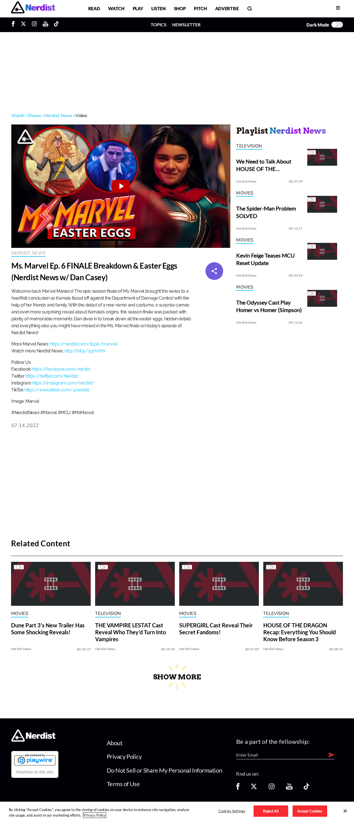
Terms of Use (123, 784)
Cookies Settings (231, 811)
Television (249, 146)
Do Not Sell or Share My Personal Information (164, 770)
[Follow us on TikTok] (306, 788)
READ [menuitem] (94, 8)
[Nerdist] (33, 8)
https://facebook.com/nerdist (61, 369)
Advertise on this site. (35, 772)
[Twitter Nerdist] (23, 24)
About (115, 743)
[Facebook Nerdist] (14, 24)
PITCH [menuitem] (200, 8)
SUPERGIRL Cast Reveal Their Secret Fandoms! (216, 629)
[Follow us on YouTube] (289, 788)
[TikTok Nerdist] (56, 24)
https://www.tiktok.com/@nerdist (56, 390)
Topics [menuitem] (158, 24)
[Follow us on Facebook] (238, 788)
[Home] (33, 739)
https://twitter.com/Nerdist (51, 376)
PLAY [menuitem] (138, 8)
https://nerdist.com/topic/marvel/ (84, 344)
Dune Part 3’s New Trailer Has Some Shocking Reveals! (48, 629)
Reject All (270, 811)
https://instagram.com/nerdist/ (63, 383)
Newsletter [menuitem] (186, 24)
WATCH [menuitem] (116, 8)
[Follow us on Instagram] (271, 788)
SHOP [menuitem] (180, 8)
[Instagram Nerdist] (34, 24)
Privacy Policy (124, 756)
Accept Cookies (309, 811)
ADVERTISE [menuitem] (227, 8)
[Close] (345, 811)
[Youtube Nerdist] (45, 24)
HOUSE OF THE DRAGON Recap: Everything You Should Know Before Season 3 (299, 632)
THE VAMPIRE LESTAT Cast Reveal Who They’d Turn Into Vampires (130, 632)
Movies (244, 193)
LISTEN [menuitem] (158, 8)
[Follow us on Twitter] (254, 788)
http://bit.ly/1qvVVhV (85, 351)
